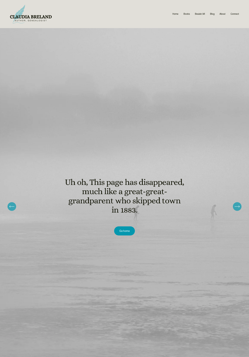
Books (186, 14)
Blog (212, 14)
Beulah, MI (200, 14)
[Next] (237, 206)
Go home (124, 231)
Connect (235, 14)
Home (175, 14)
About (222, 14)
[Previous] (11, 206)
